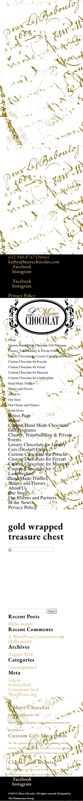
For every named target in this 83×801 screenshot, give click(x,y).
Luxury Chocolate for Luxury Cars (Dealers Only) (40, 356)
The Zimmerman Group (21, 798)
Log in (14, 680)
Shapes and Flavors (20, 389)
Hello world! (20, 624)
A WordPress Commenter (33, 636)
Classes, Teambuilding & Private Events (33, 350)
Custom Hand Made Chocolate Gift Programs (37, 345)
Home (12, 340)
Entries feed (19, 684)
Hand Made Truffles (21, 383)
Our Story (14, 399)
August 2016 (20, 654)
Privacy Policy (21, 295)
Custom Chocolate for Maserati (28, 372)
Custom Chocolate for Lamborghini (30, 378)
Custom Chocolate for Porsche (27, 361)
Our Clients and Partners (23, 405)
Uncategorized (22, 667)
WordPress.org (22, 694)
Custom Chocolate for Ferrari (26, 367)
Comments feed (23, 689)
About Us (14, 394)
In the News (16, 410)
